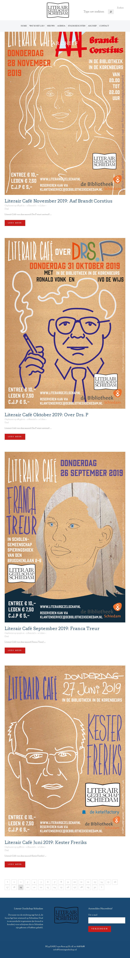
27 (75, 887)
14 (102, 882)
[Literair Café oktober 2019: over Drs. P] (65, 323)
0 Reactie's (31, 205)
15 (108, 882)
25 (61, 887)
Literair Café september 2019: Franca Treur (52, 628)
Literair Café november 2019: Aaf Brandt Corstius (58, 201)
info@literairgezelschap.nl (65, 949)
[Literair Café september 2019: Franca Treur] (65, 537)
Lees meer (15, 223)
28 (81, 887)
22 (41, 887)
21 (34, 887)
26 (68, 887)
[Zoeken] (110, 12)
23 (48, 887)
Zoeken (120, 7)
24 (54, 887)
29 (88, 887)
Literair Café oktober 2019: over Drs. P (46, 414)
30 (95, 887)
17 (7, 887)
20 (27, 887)
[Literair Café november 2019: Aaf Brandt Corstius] (65, 109)
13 (95, 882)
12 (88, 882)
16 (115, 882)
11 (81, 882)
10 (75, 882)
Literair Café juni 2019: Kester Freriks (46, 842)
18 (14, 887)
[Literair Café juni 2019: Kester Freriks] (65, 751)
